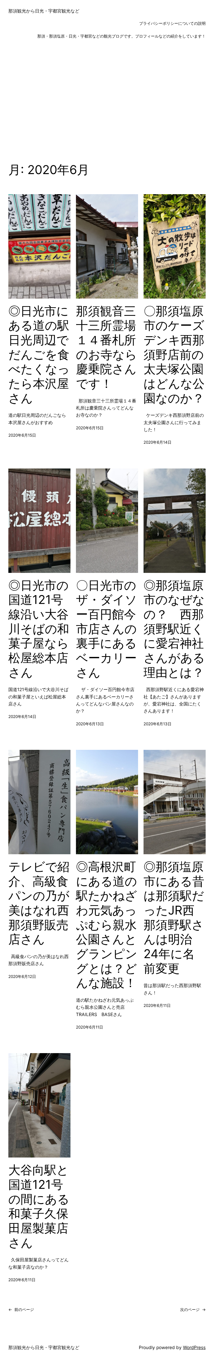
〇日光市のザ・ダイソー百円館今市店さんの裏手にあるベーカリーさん (106, 629)
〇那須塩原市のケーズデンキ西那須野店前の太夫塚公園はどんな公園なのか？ (174, 354)
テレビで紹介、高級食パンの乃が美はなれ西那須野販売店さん (38, 902)
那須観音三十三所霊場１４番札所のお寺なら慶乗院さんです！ (106, 347)
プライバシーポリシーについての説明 (172, 23)
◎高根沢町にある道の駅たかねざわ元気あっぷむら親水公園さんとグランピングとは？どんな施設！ (106, 924)
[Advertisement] (107, 102)
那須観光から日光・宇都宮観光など (43, 11)
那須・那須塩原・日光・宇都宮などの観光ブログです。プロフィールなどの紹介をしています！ (121, 36)
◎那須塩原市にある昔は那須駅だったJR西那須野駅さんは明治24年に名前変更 (174, 917)
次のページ (193, 1309)
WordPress (194, 1347)
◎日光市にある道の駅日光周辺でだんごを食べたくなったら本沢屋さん (39, 354)
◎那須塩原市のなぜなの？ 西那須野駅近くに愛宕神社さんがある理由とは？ (174, 629)
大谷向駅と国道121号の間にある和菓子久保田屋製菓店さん (38, 1206)
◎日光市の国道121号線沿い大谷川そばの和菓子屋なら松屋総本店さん (38, 629)
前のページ (21, 1309)
